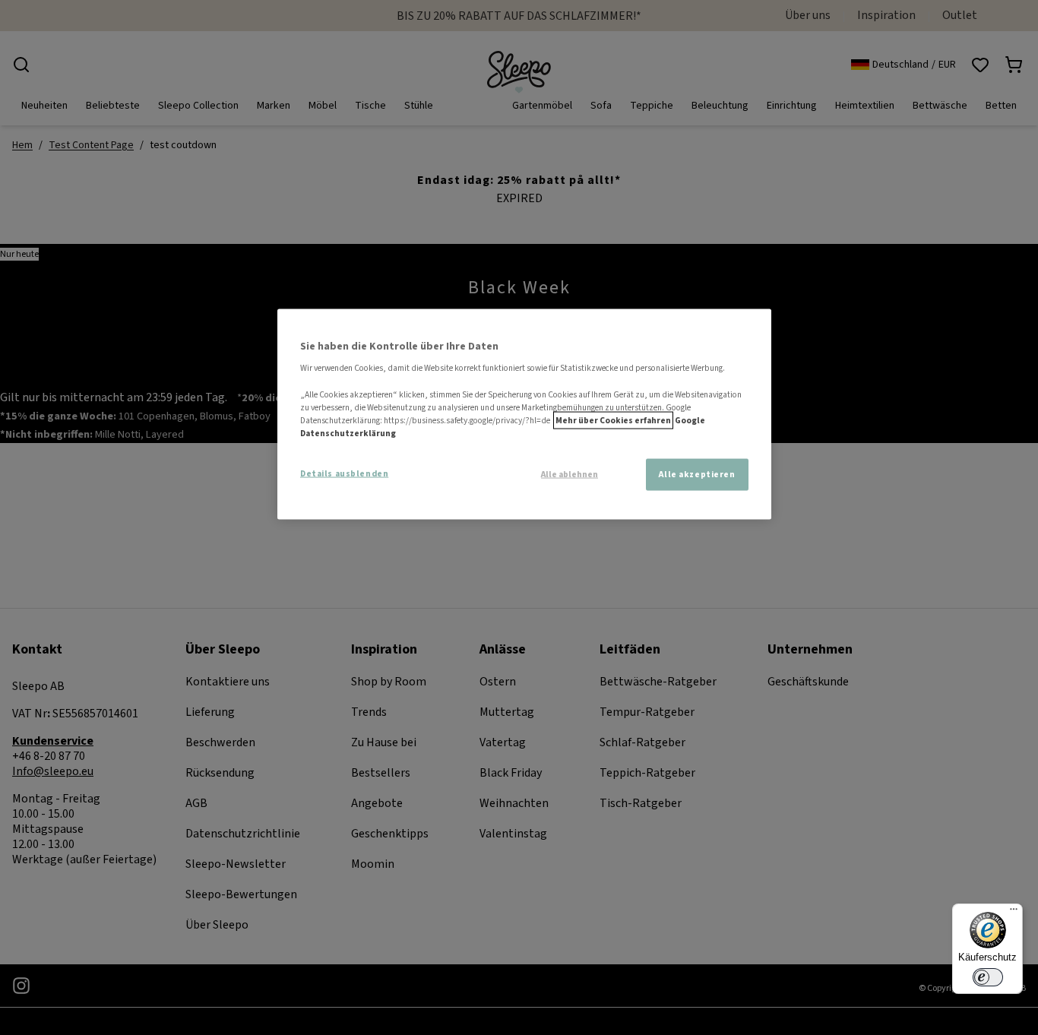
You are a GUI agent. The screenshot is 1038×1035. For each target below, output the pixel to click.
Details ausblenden (344, 473)
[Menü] (1014, 913)
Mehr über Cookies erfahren (613, 419)
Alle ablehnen (569, 474)
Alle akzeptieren (697, 473)
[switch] (988, 977)
